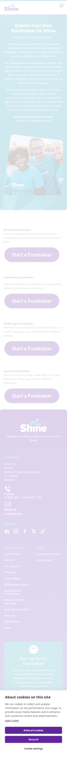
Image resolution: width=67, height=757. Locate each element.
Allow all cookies (33, 730)
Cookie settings (33, 748)
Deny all (33, 739)
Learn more (12, 720)
